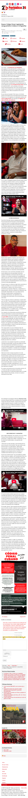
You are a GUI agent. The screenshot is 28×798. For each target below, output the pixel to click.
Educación (4, 769)
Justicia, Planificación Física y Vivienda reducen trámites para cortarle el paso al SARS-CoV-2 (14, 676)
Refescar (6, 656)
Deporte (4, 778)
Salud (3, 771)
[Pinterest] (13, 4)
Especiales (4, 784)
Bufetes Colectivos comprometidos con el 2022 (14, 679)
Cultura (3, 780)
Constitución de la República (15, 67)
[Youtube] (10, 4)
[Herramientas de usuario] (25, 29)
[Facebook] (7, 4)
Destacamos (5, 767)
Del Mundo (4, 776)
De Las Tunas (5, 764)
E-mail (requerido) (18, 635)
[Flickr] (21, 4)
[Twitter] (15, 4)
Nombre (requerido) (18, 632)
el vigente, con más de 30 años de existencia (13, 99)
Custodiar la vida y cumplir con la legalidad (13, 673)
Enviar (4, 660)
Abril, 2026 (6, 750)
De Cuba (4, 773)
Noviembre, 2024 (7, 751)
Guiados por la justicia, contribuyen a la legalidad (14, 674)
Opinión (4, 782)
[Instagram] (18, 4)
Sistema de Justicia (5, 35)
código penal (12, 35)
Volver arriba (24, 788)
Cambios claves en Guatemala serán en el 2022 (14, 678)
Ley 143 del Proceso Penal (17, 84)
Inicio (3, 762)
